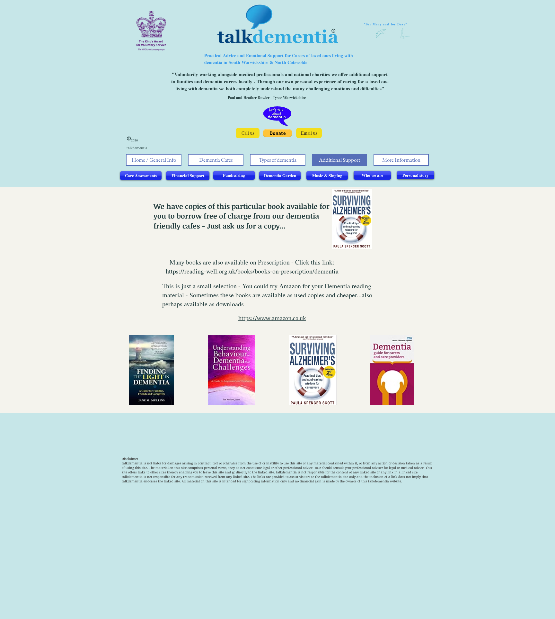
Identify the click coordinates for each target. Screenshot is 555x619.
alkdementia (287, 472)
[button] (277, 133)
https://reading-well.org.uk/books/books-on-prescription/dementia (252, 271)
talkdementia (132, 463)
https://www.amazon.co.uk (272, 318)
